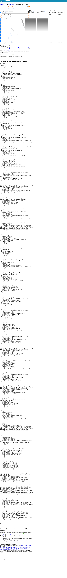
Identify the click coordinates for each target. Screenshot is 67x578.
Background (28, 8)
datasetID (23, 545)
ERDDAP (3, 4)
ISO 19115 (19, 8)
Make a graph (37, 8)
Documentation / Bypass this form (6, 54)
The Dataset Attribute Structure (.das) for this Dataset (13, 61)
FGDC (16, 8)
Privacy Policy (7, 559)
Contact (11, 559)
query (30, 545)
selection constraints (16, 534)
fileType (26, 545)
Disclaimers (2, 559)
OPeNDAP (21, 533)
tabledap (11, 4)
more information (7, 50)
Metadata (23, 8)
